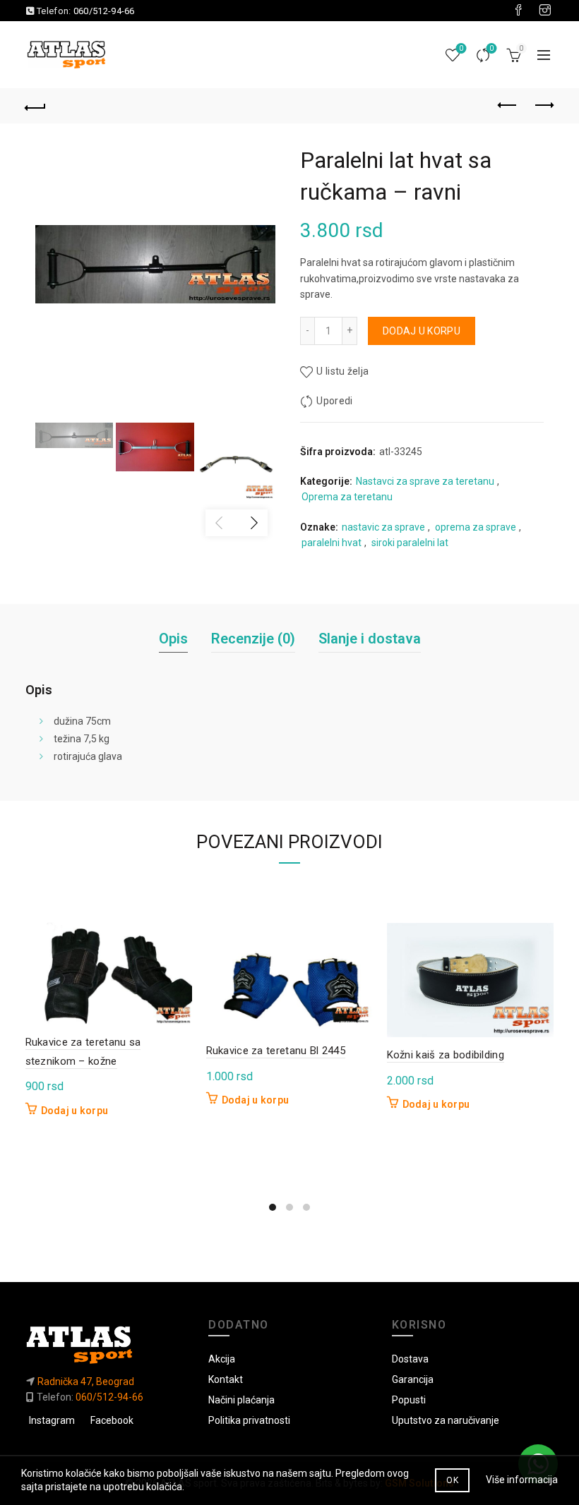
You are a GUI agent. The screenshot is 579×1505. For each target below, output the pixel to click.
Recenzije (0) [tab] (253, 638)
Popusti (409, 1400)
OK (452, 1480)
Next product (543, 106)
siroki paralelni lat (409, 542)
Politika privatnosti (249, 1420)
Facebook (111, 1420)
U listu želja (342, 371)
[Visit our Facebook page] (518, 10)
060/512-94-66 (104, 11)
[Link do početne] (106, 1344)
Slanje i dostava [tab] (369, 638)
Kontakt (225, 1379)
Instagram (52, 1420)
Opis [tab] (173, 638)
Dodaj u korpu (421, 331)
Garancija (413, 1379)
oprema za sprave (475, 527)
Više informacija (522, 1479)
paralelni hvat (332, 542)
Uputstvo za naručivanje (445, 1420)
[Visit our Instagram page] (545, 10)
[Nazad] (36, 106)
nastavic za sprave (383, 527)
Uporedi (491, 48)
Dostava (410, 1359)
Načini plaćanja (241, 1400)
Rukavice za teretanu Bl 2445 (275, 1050)
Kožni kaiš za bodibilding (446, 1054)
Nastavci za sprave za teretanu (425, 481)
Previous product (508, 106)
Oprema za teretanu (347, 496)
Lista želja (461, 48)
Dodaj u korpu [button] (75, 1110)
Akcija (221, 1359)
